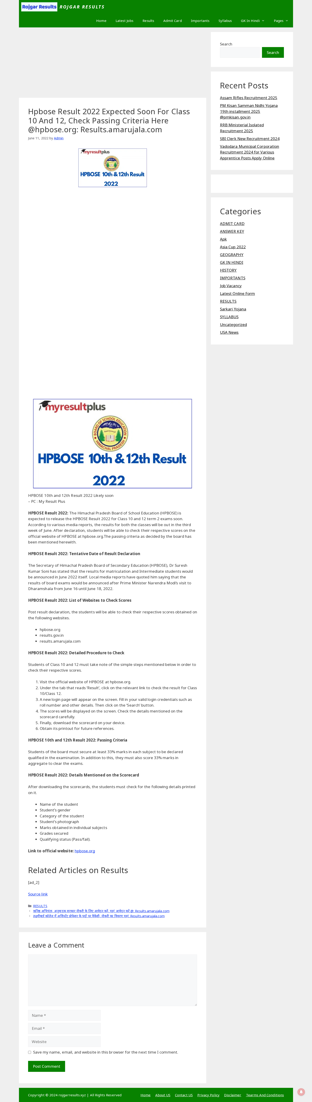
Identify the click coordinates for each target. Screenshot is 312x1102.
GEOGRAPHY (231, 254)
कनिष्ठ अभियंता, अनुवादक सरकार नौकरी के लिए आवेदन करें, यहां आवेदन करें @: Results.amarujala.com (101, 911)
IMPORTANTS (232, 278)
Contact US (184, 1095)
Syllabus (225, 20)
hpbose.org (85, 850)
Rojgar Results (82, 7)
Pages (278, 20)
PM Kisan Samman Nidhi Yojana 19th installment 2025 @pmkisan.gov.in (249, 111)
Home (101, 20)
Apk (223, 239)
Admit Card (172, 20)
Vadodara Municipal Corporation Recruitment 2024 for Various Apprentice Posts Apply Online (249, 152)
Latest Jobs (125, 20)
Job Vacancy (231, 285)
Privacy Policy (208, 1095)
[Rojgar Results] (39, 7)
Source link (38, 894)
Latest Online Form (237, 293)
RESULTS (40, 906)
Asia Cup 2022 (233, 246)
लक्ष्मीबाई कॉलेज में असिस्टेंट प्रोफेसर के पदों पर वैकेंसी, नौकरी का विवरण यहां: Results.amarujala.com (99, 916)
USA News (229, 332)
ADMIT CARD (232, 223)
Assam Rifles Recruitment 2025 (248, 97)
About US (163, 1095)
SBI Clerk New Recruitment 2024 (250, 138)
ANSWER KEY (232, 231)
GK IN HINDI (231, 262)
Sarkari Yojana (233, 309)
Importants (200, 20)
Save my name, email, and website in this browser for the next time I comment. (105, 1052)
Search (226, 44)
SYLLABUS (229, 316)
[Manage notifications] (301, 1092)
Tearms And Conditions (265, 1095)
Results (148, 20)
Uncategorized (233, 324)
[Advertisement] (112, 64)
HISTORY (228, 270)
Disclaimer (232, 1095)
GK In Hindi (250, 20)
